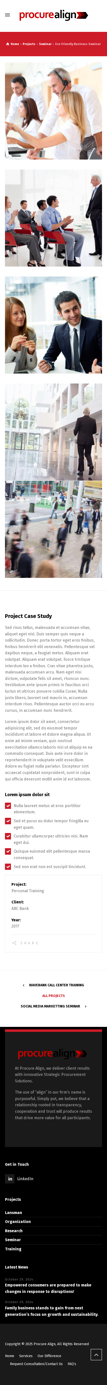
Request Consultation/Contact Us (36, 1364)
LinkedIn (25, 1178)
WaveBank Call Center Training (56, 985)
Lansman (13, 1212)
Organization (18, 1221)
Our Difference (49, 1356)
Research (14, 1230)
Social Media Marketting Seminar (50, 1006)
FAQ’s (72, 1364)
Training (13, 1249)
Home (9, 1356)
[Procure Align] (53, 15)
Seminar (13, 1239)
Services (26, 1356)
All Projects (53, 996)
